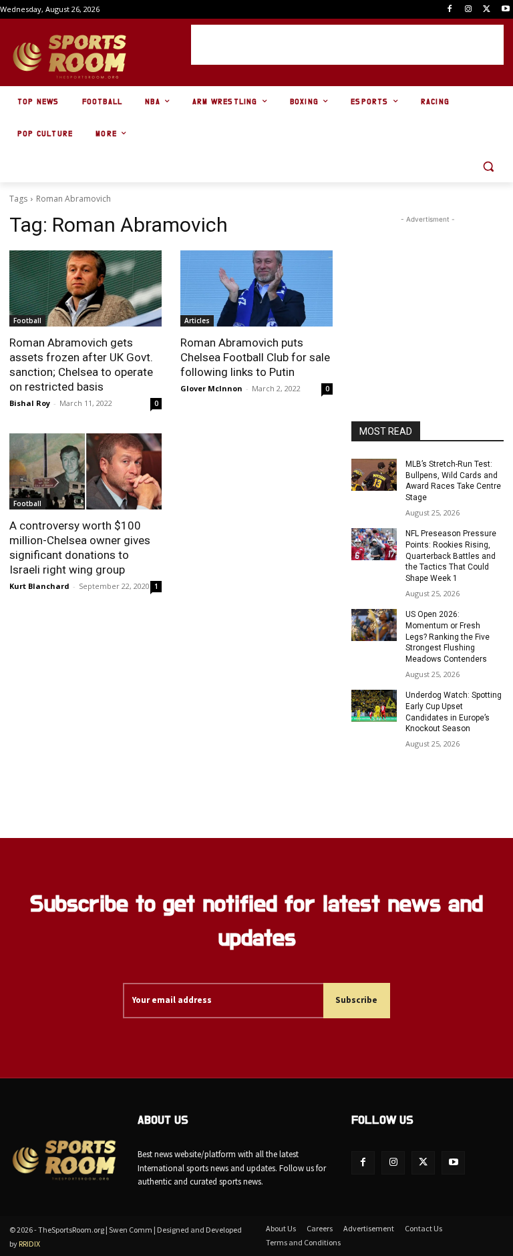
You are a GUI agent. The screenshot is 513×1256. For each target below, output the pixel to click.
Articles (197, 320)
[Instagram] (468, 9)
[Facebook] (450, 9)
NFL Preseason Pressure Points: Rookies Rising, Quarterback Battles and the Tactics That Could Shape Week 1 (450, 556)
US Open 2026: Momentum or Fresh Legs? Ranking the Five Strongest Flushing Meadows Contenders (447, 637)
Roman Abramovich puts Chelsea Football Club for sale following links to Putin (255, 357)
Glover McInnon (211, 388)
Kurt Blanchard (39, 586)
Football (27, 320)
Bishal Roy (29, 403)
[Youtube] (505, 9)
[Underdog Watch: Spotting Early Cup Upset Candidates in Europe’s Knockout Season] (374, 706)
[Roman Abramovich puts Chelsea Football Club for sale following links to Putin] (256, 288)
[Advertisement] (347, 45)
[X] (486, 9)
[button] (488, 166)
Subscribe (356, 1000)
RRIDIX (29, 1244)
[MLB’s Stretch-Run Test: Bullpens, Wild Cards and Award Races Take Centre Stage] (374, 475)
